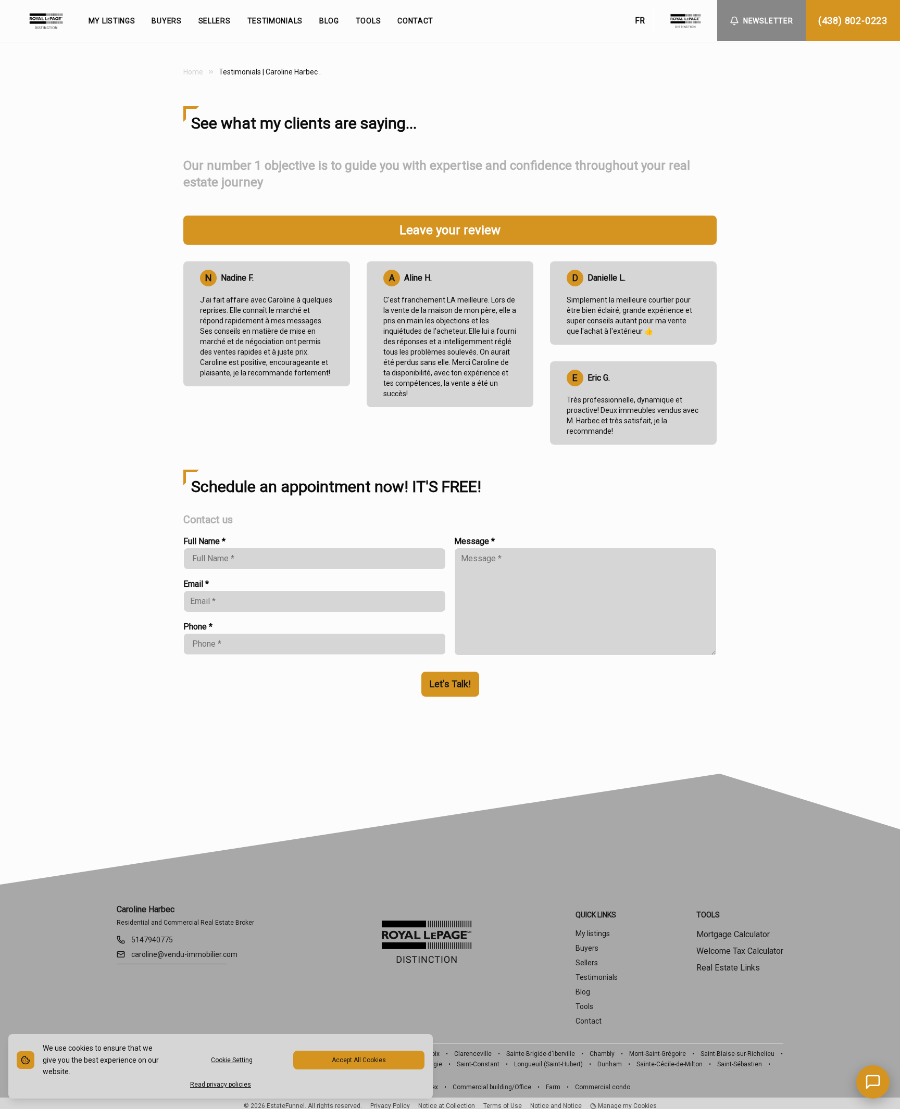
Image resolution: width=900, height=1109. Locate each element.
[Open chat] (873, 1082)
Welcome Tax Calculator (739, 951)
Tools (584, 1006)
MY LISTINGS (112, 21)
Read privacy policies (220, 1084)
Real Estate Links (728, 968)
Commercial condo (602, 1087)
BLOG (329, 21)
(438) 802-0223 (853, 20)
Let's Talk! (450, 683)
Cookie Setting (232, 1060)
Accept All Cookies (359, 1060)
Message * (474, 541)
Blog (583, 992)
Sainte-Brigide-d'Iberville (540, 1053)
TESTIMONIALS (275, 21)
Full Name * (204, 541)
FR (640, 21)
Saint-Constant (478, 1064)
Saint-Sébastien (739, 1064)
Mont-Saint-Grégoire (657, 1053)
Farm (553, 1087)
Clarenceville (473, 1053)
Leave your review (450, 230)
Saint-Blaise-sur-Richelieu (737, 1053)
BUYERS (166, 21)
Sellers (587, 963)
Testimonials (597, 977)
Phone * (198, 627)
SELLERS (214, 21)
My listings (593, 933)
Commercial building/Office (492, 1087)
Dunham (609, 1064)
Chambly (602, 1053)
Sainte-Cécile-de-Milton (669, 1064)
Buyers (587, 948)
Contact (589, 1021)
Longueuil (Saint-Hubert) (548, 1064)
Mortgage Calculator (733, 934)
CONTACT (415, 21)
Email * (196, 584)
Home (193, 72)
